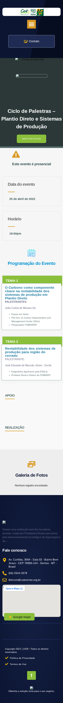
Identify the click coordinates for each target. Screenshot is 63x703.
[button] (31, 24)
